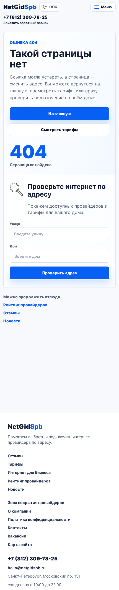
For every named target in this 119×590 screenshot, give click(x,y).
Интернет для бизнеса (29, 472)
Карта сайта (20, 544)
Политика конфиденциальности (39, 519)
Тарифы (15, 464)
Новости (11, 321)
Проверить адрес (59, 273)
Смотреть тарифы (59, 129)
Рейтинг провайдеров (25, 304)
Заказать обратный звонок (25, 23)
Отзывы (11, 312)
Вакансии (17, 536)
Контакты (17, 527)
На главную (59, 113)
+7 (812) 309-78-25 (33, 559)
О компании (19, 511)
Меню (106, 7)
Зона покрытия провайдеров (36, 502)
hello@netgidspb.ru (27, 567)
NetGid (20, 7)
